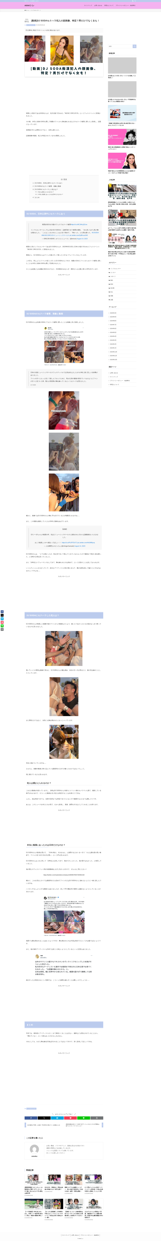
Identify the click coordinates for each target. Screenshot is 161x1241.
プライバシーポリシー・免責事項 (120, 380)
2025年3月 (113, 313)
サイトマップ (114, 377)
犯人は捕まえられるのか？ (46, 192)
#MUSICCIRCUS (47, 235)
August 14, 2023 (82, 238)
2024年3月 (113, 340)
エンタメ (113, 272)
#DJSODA (95, 232)
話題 (111, 299)
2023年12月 (113, 352)
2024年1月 (113, 348)
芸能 (111, 296)
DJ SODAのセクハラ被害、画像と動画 (48, 186)
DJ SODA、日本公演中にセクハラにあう (48, 183)
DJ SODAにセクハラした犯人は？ (46, 189)
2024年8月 (113, 320)
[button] (31, 1118)
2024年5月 (113, 332)
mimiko (34, 1156)
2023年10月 (113, 359)
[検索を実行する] (134, 46)
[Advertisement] (64, 93)
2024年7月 (113, 324)
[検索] (135, 1)
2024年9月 (113, 317)
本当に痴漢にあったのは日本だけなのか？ (50, 194)
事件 (111, 280)
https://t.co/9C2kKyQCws (79, 224)
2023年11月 (113, 355)
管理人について (114, 384)
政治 (111, 284)
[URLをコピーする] (96, 1118)
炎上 (111, 292)
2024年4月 (113, 336)
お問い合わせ (114, 373)
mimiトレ (29, 5)
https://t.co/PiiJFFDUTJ (69, 542)
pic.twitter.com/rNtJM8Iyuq (86, 542)
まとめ (37, 197)
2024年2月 (113, 344)
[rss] (133, 1)
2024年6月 (113, 328)
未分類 (112, 288)
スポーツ (113, 276)
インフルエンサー (31, 25)
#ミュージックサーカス (61, 235)
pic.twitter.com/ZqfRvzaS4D (79, 235)
